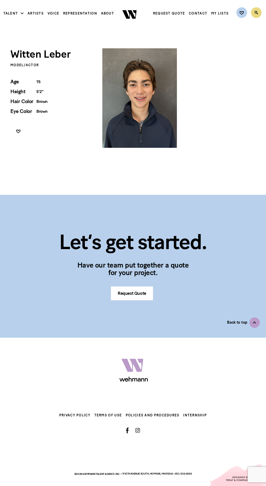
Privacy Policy (74, 415)
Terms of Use (108, 415)
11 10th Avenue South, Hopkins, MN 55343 (148, 473)
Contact (198, 13)
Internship (195, 415)
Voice (53, 13)
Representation (80, 13)
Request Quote (169, 13)
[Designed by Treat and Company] (237, 475)
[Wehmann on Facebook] (127, 430)
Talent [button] (10, 13)
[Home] (130, 23)
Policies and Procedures (152, 415)
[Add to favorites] (18, 131)
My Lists (220, 13)
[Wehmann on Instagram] (137, 430)
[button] (243, 322)
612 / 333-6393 (183, 473)
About (107, 13)
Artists (36, 13)
